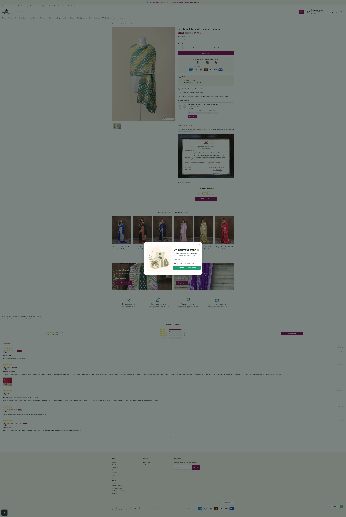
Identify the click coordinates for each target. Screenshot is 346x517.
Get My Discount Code (187, 268)
